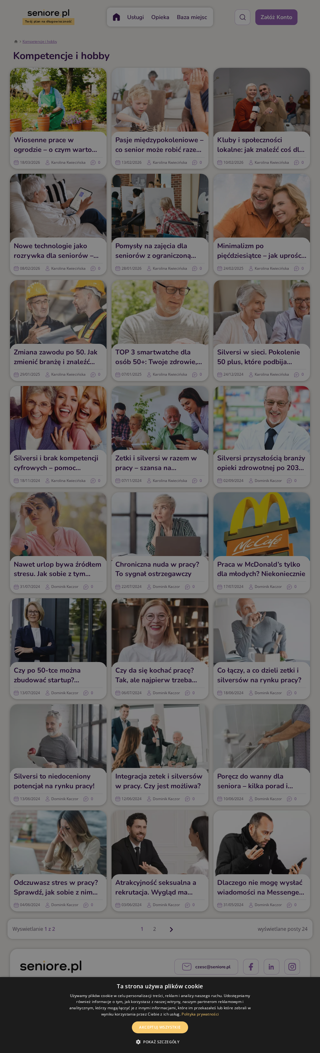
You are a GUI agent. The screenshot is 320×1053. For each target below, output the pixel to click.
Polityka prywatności (200, 1014)
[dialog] (160, 1015)
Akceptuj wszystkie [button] (160, 1027)
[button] (160, 1041)
